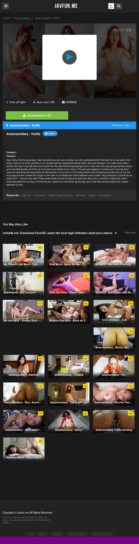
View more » (132, 232)
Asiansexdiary (22, 18)
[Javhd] (66, 6)
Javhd (6, 18)
